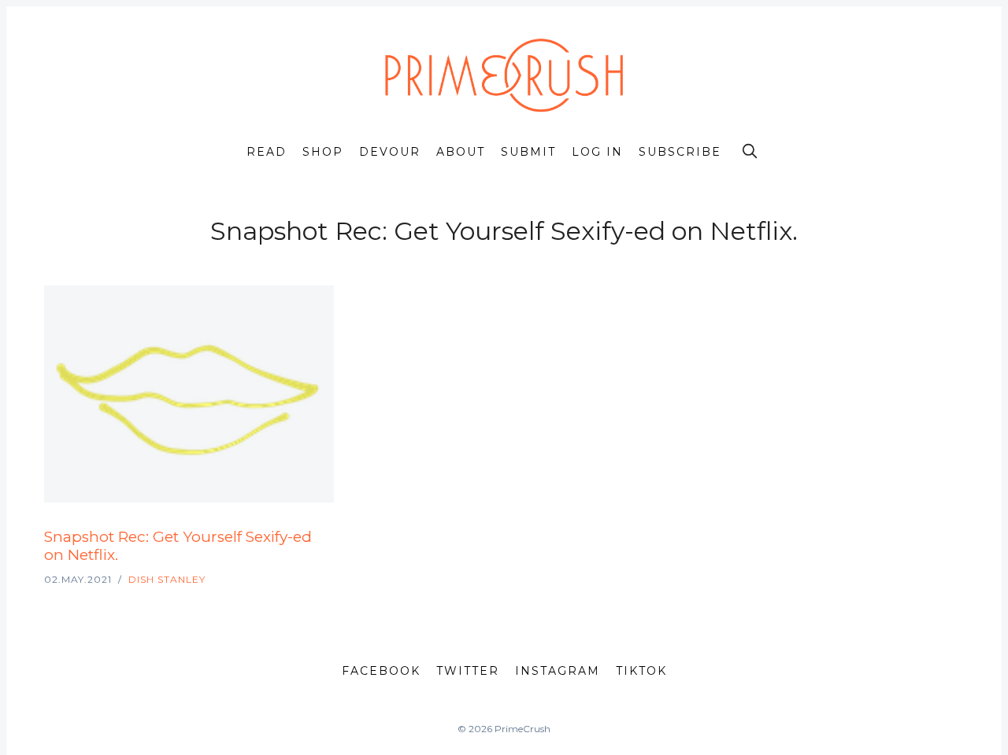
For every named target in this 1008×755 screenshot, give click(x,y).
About (460, 151)
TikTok (641, 670)
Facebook (381, 670)
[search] (749, 151)
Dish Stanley (167, 579)
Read (266, 151)
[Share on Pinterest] (329, 525)
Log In (597, 152)
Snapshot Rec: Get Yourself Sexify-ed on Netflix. (178, 546)
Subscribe (680, 152)
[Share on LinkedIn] (311, 525)
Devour (390, 151)
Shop (322, 151)
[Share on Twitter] (274, 525)
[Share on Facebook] (293, 525)
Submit (528, 151)
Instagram (557, 670)
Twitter (467, 670)
